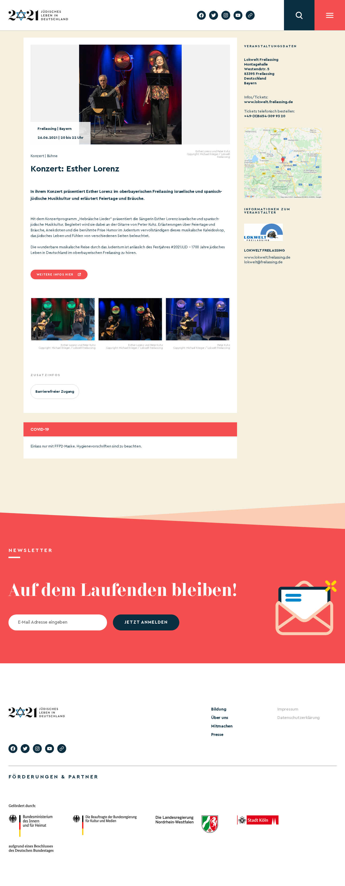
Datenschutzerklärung (298, 717)
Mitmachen (222, 726)
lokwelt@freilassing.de (263, 262)
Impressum (287, 709)
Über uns (219, 717)
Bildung (218, 709)
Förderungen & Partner (53, 776)
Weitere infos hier (55, 274)
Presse (217, 734)
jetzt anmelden (146, 622)
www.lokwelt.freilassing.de (268, 102)
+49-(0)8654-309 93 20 (264, 116)
